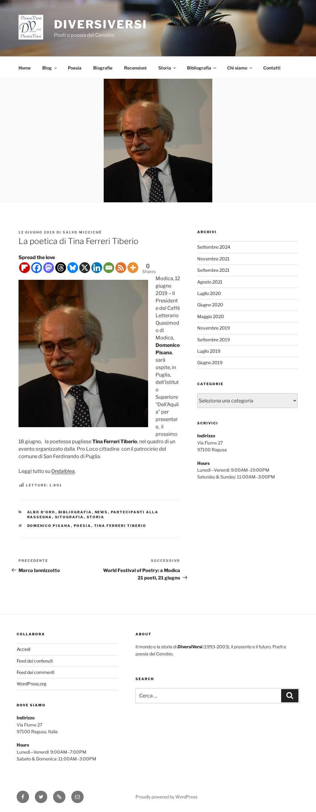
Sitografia (69, 517)
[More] (132, 267)
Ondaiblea (63, 471)
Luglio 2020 (209, 293)
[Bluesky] (72, 267)
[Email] (108, 267)
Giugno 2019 (209, 362)
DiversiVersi (100, 24)
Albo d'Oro (41, 512)
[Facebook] (36, 267)
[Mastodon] (48, 267)
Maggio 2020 (210, 316)
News (101, 512)
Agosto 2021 (209, 281)
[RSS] (120, 267)
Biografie (102, 67)
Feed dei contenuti (35, 660)
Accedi (23, 649)
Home (25, 67)
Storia (164, 67)
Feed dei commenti (35, 672)
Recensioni (135, 67)
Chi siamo (237, 67)
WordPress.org (31, 683)
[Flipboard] (24, 267)
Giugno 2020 (210, 304)
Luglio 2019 (208, 351)
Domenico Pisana (49, 526)
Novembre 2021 (213, 258)
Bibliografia (199, 67)
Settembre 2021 (213, 270)
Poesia (74, 67)
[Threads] (60, 267)
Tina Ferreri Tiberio (120, 526)
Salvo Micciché (82, 232)
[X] (84, 267)
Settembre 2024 (213, 247)
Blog (47, 67)
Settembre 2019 (213, 339)
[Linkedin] (96, 267)
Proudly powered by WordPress (166, 796)
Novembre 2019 (213, 327)
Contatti (272, 67)
